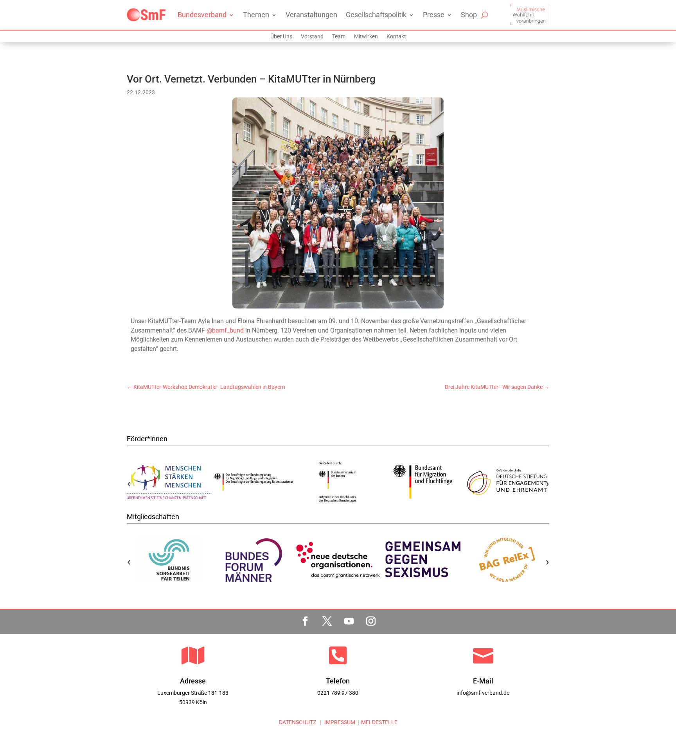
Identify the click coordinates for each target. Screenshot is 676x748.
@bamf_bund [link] (225, 330)
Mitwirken (366, 37)
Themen (256, 15)
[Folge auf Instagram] (370, 621)
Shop (469, 15)
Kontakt (396, 37)
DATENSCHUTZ (297, 722)
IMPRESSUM (339, 722)
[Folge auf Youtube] (349, 621)
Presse (433, 15)
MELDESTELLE (379, 722)
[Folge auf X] (327, 621)
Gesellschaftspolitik (376, 15)
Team (338, 37)
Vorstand (312, 37)
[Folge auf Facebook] (305, 621)
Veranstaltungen (311, 15)
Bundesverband (202, 15)
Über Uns (281, 37)
